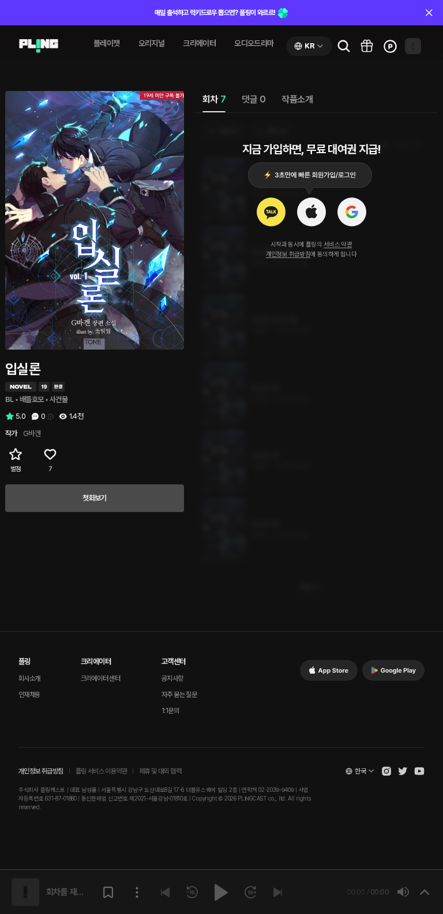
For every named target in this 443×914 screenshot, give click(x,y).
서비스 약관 (338, 244)
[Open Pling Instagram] (386, 771)
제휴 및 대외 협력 (160, 771)
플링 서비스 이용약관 (101, 771)
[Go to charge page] (389, 46)
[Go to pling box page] (366, 46)
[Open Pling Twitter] (402, 771)
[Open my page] (413, 46)
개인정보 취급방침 (288, 254)
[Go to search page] (343, 46)
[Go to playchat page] (38, 46)
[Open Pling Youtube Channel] (419, 771)
